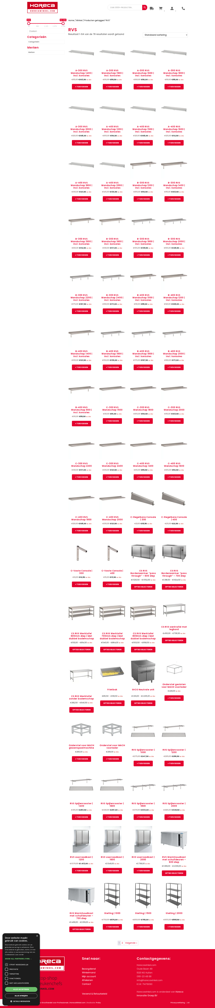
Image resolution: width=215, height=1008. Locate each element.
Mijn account (89, 976)
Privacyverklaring (178, 1003)
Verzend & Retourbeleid (94, 993)
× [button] (37, 936)
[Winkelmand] (161, 8)
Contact (86, 984)
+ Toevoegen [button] (81, 86)
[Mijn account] (173, 8)
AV (188, 1003)
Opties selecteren (143, 587)
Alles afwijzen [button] (21, 996)
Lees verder (19, 954)
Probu (98, 1003)
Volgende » (131, 942)
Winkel (79, 20)
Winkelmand (88, 972)
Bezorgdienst (89, 968)
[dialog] (21, 969)
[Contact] (183, 8)
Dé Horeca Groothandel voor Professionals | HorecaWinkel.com (44, 7)
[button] (21, 958)
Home (71, 20)
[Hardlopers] (151, 8)
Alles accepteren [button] (21, 989)
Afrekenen (87, 980)
